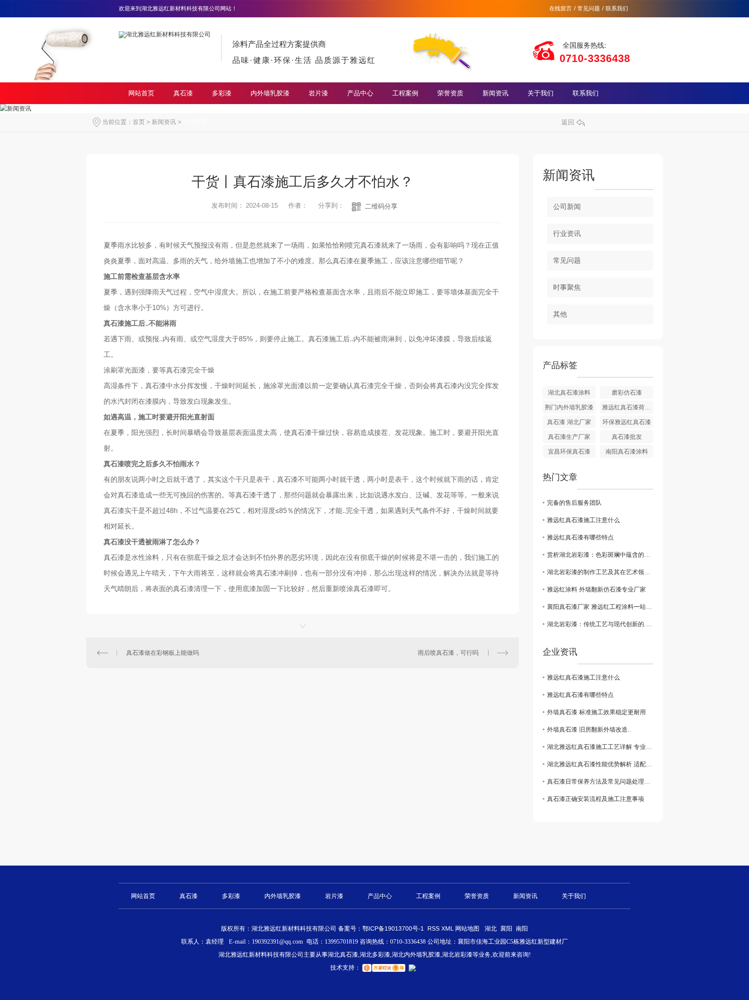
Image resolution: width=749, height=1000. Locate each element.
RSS (434, 928)
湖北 (491, 928)
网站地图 (467, 928)
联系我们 (617, 8)
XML (448, 928)
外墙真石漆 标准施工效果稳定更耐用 (596, 712)
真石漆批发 (627, 436)
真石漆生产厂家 (569, 436)
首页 (139, 121)
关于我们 (541, 93)
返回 (567, 122)
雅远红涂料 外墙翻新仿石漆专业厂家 (596, 589)
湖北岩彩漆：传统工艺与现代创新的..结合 (600, 624)
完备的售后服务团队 (574, 502)
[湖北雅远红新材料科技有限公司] (165, 27)
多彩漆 (221, 93)
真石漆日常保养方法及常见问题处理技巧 (600, 781)
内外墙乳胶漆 (270, 93)
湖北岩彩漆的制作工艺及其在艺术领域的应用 (600, 572)
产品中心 (360, 93)
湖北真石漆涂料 (569, 392)
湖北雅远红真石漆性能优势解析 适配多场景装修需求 (600, 764)
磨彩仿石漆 (627, 392)
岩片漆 (318, 93)
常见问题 (588, 8)
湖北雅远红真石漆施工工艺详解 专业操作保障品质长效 (600, 746)
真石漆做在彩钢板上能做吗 (162, 652)
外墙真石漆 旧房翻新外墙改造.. (589, 729)
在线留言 (560, 8)
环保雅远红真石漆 (626, 421)
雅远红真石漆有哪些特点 (580, 537)
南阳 (522, 928)
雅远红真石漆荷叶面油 (627, 407)
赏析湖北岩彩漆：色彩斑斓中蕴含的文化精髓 (600, 554)
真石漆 (183, 93)
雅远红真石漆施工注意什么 (583, 519)
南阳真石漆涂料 (627, 451)
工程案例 (405, 93)
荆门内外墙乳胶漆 (569, 407)
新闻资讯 (495, 93)
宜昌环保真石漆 (569, 451)
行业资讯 (195, 121)
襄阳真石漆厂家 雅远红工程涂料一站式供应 (600, 606)
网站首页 (141, 93)
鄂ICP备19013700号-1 (393, 928)
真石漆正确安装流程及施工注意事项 (595, 798)
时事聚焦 (567, 287)
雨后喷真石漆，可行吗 (448, 652)
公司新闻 (567, 206)
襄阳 (506, 928)
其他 (560, 314)
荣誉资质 (450, 93)
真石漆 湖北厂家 (569, 421)
